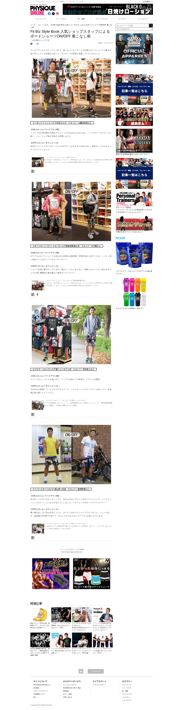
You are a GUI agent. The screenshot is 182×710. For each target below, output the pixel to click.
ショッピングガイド (69, 685)
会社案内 (36, 688)
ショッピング (142, 19)
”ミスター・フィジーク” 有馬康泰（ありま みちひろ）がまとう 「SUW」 (60, 625)
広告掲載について (39, 694)
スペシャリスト (102, 19)
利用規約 (66, 691)
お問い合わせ (67, 697)
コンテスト (122, 19)
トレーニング (40, 19)
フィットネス (61, 19)
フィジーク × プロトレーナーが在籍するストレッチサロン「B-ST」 (102, 651)
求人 (34, 697)
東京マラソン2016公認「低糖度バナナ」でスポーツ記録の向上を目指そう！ (40, 625)
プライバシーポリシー (40, 691)
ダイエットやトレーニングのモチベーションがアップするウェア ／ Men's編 (81, 651)
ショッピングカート (99, 685)
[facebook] (37, 294)
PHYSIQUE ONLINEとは (41, 685)
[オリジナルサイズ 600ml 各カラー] (134, 292)
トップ (33, 25)
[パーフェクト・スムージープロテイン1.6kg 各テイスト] (134, 255)
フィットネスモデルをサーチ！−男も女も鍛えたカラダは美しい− (61, 651)
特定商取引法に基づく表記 (72, 688)
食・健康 (81, 19)
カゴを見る (146, 1)
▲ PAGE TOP (96, 671)
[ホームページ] (32, 170)
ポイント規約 (67, 694)
